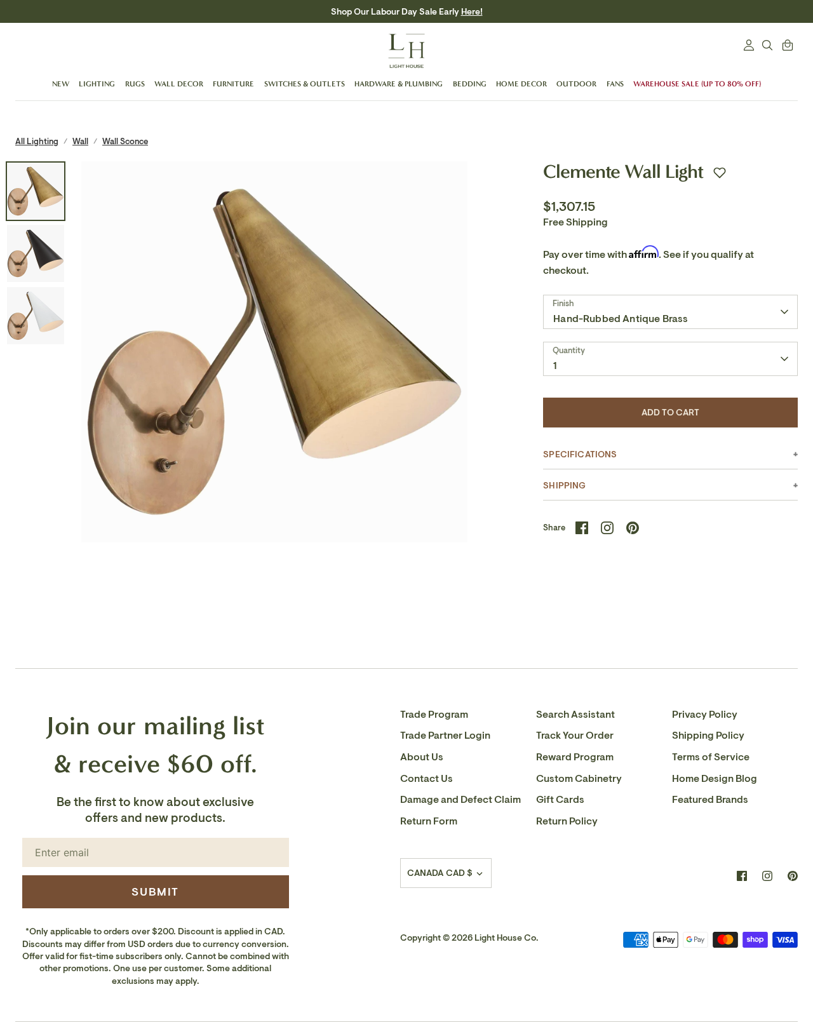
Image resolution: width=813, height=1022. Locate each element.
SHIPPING (564, 486)
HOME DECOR (521, 83)
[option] (274, 354)
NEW (60, 83)
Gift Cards (560, 800)
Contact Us (426, 779)
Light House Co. (506, 938)
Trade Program (434, 715)
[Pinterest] (792, 876)
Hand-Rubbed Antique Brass (620, 319)
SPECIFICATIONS (580, 454)
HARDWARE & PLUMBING (398, 83)
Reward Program (575, 757)
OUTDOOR (576, 83)
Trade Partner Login (445, 736)
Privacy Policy (704, 715)
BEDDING (470, 83)
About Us (421, 757)
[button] (719, 172)
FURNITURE (233, 83)
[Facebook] (742, 876)
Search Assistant (575, 715)
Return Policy (567, 821)
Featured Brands (710, 800)
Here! (472, 12)
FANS (615, 83)
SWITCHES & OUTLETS (304, 83)
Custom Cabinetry (579, 779)
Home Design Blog (714, 779)
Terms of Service (710, 757)
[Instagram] (767, 876)
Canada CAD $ (440, 873)
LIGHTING (97, 83)
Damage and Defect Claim (460, 800)
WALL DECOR (178, 83)
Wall (80, 141)
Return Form (428, 821)
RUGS (135, 83)
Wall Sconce (125, 141)
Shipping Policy (708, 736)
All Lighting (36, 141)
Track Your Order (575, 736)
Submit (155, 891)
